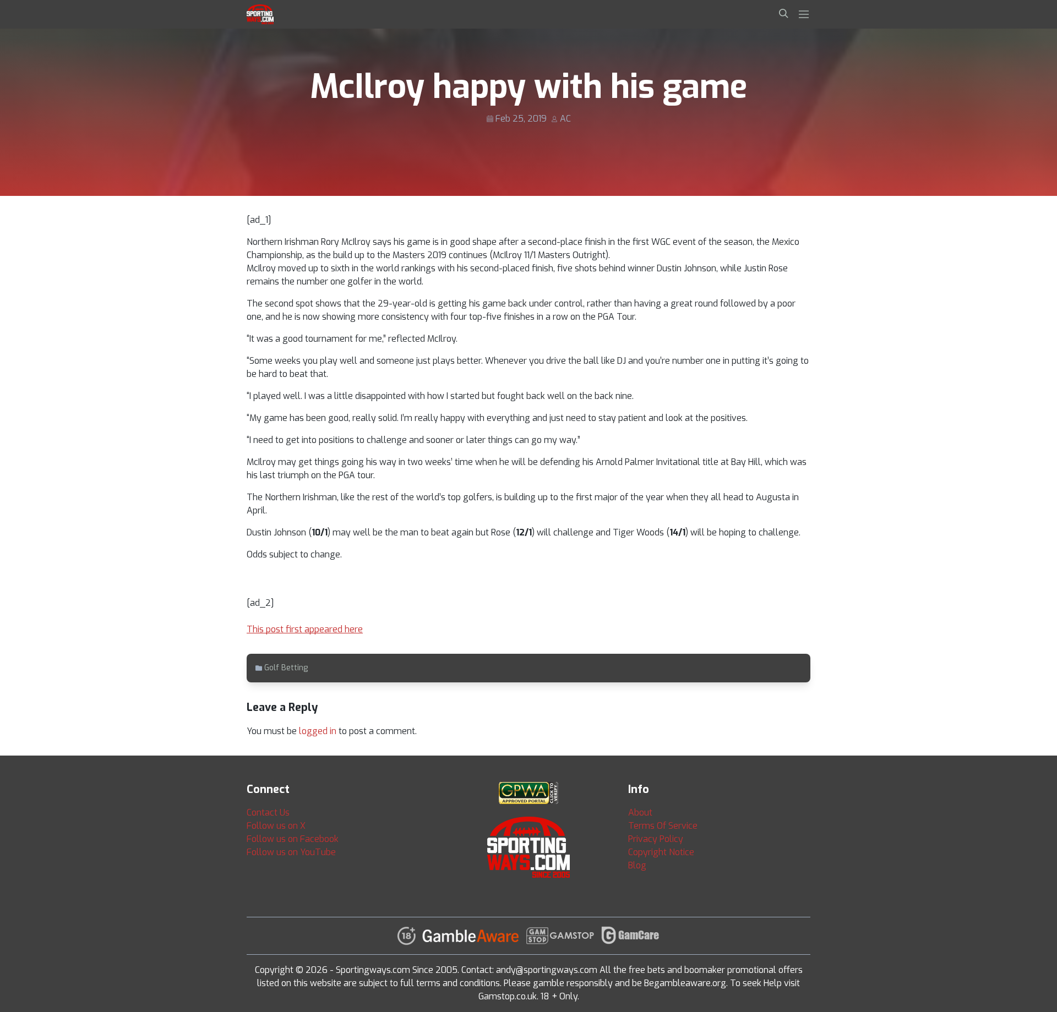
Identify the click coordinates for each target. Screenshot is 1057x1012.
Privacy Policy (655, 839)
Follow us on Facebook (293, 839)
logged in (317, 731)
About (640, 812)
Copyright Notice (661, 852)
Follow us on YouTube (291, 852)
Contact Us (268, 812)
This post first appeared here (305, 629)
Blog (637, 865)
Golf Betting (286, 668)
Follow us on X (276, 826)
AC (565, 118)
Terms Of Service (663, 826)
